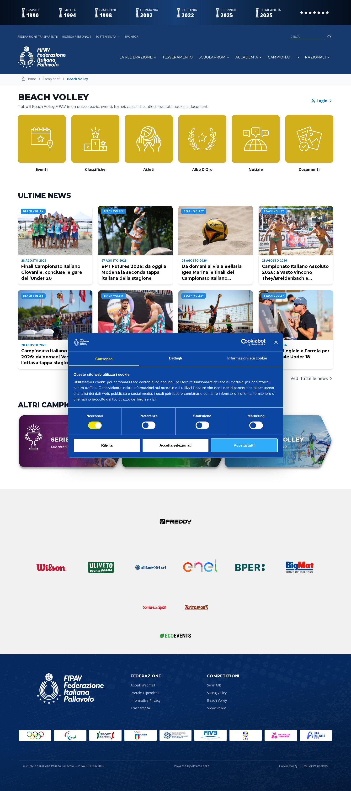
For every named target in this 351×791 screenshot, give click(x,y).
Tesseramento (177, 57)
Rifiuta (106, 445)
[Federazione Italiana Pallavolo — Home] (42, 57)
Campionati (280, 57)
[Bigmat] (299, 567)
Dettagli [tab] (175, 358)
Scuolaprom (212, 57)
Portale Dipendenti (145, 693)
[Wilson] (51, 567)
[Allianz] (150, 567)
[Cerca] (329, 37)
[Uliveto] (101, 567)
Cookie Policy (288, 766)
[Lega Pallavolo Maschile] (316, 735)
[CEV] (245, 735)
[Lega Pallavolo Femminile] (281, 735)
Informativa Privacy (145, 700)
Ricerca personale (76, 37)
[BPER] (250, 567)
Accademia (246, 57)
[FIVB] (210, 735)
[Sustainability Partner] (175, 635)
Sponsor (131, 37)
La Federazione (136, 57)
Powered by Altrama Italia (191, 766)
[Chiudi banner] (276, 342)
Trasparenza (140, 708)
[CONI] (140, 735)
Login (322, 100)
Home (31, 79)
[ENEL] (200, 567)
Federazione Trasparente (38, 37)
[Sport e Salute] (105, 735)
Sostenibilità (106, 37)
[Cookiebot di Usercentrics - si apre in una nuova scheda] (245, 342)
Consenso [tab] (103, 359)
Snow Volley (216, 708)
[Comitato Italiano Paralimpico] (176, 735)
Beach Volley (217, 700)
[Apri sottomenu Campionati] (298, 57)
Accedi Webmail (143, 685)
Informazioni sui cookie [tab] (247, 358)
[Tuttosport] (196, 607)
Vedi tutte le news (309, 378)
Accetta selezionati (175, 445)
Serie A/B (214, 685)
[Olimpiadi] (35, 735)
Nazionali (315, 57)
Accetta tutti (244, 445)
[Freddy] (175, 521)
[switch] (148, 425)
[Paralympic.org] (70, 735)
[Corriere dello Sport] (154, 607)
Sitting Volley (217, 693)
